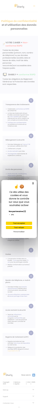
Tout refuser (19, 227)
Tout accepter (19, 223)
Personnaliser (19, 231)
